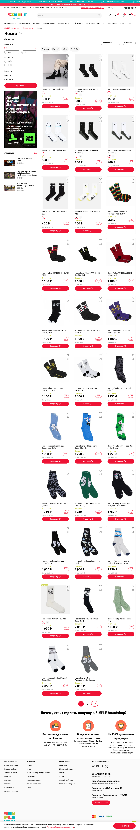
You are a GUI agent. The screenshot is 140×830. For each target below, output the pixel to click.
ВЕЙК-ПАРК (58, 8)
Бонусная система (11, 791)
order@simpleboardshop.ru (106, 781)
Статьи (61, 776)
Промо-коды (9, 787)
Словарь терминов (33, 780)
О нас (29, 769)
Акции (29, 787)
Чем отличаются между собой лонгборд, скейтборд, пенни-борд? (27, 173)
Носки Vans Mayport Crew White (54, 619)
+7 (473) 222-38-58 (114, 8)
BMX (122, 23)
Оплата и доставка (11, 765)
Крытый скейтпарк (66, 780)
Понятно (124, 826)
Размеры (7, 780)
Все (35, 153)
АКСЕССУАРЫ (48, 23)
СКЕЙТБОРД (76, 23)
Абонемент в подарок (67, 784)
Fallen (65, 49)
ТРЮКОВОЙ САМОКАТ (94, 23)
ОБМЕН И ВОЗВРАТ (18, 8)
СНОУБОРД (62, 23)
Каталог (29, 765)
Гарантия (7, 784)
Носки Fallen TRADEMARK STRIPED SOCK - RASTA (118, 213)
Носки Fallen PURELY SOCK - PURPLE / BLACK (119, 332)
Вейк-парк (63, 765)
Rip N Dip (74, 49)
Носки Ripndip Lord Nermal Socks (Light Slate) (53, 447)
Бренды (62, 773)
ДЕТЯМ (36, 23)
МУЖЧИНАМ (9, 23)
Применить (20, 85)
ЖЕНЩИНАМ (24, 23)
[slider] (5, 48)
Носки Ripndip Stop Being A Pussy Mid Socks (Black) (119, 504)
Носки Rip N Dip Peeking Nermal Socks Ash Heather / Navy (121, 562)
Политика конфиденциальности (38, 773)
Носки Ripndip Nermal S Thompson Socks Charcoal (85, 679)
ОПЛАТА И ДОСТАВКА (36, 8)
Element (55, 49)
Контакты (7, 776)
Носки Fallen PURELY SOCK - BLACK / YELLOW (53, 389)
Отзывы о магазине (34, 784)
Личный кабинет (10, 773)
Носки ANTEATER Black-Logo (53, 89)
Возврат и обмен (10, 769)
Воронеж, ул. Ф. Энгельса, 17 (92, 8)
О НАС (6, 8)
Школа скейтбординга (67, 769)
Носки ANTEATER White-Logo (119, 89)
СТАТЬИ (49, 8)
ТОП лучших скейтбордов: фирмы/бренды (26, 186)
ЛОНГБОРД (111, 23)
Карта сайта (31, 776)
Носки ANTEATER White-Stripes (54, 150)
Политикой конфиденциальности (60, 827)
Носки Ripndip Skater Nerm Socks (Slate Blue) (86, 447)
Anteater (45, 49)
